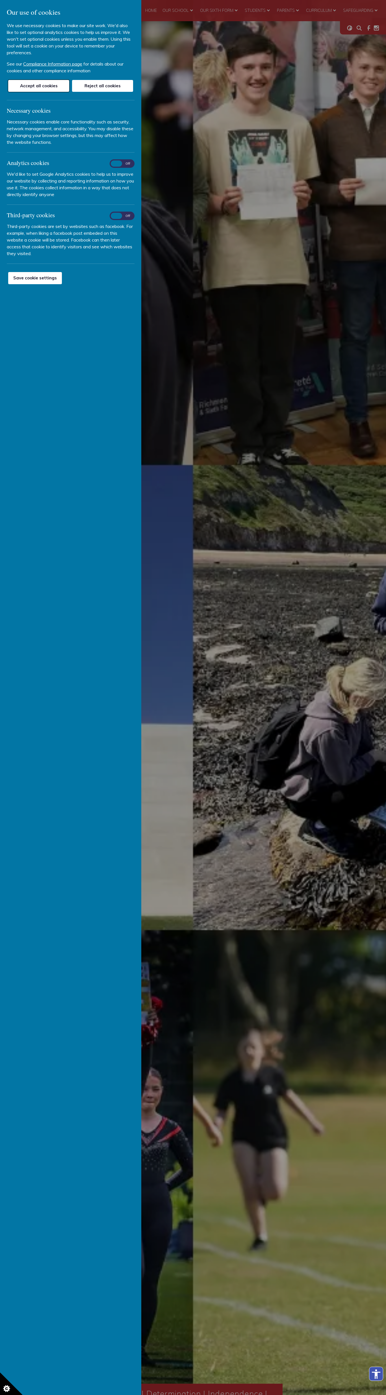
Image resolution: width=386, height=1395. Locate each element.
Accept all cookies (39, 85)
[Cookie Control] (11, 1383)
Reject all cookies (102, 85)
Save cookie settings (35, 278)
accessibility (376, 1374)
